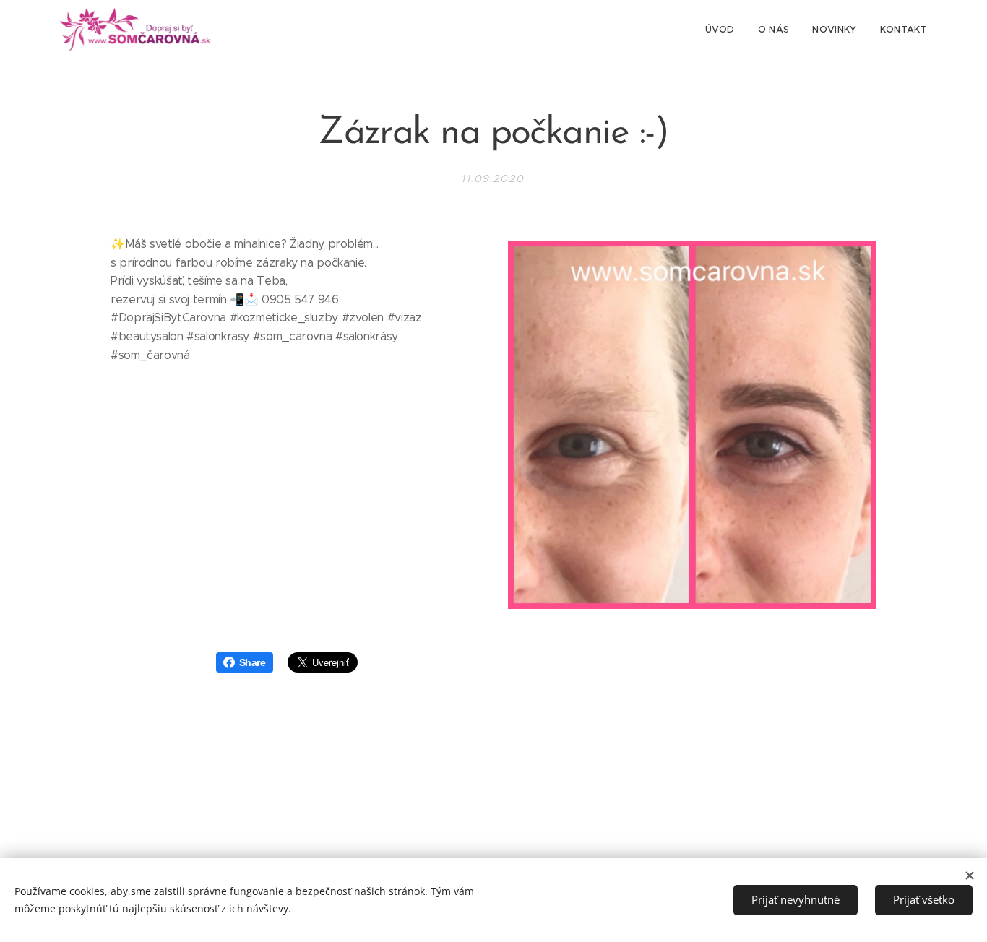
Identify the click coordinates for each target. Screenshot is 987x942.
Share (252, 662)
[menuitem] (724, 30)
